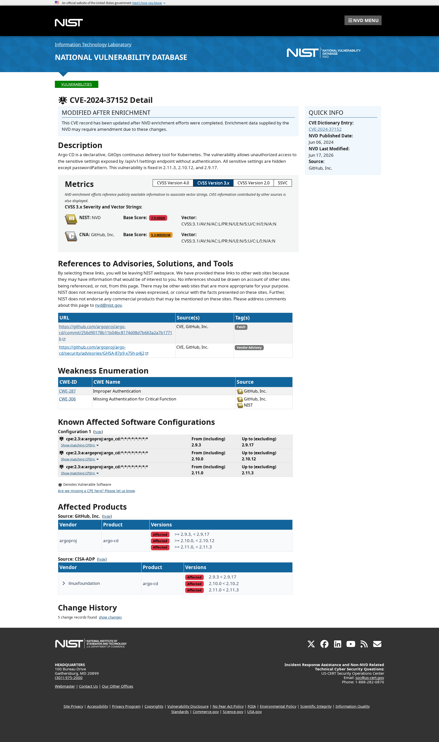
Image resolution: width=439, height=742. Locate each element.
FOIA (252, 706)
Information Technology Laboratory (93, 44)
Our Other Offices (117, 686)
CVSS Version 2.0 (254, 183)
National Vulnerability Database (121, 57)
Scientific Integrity (316, 706)
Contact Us (88, 686)
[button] (363, 20)
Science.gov (233, 711)
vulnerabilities (76, 84)
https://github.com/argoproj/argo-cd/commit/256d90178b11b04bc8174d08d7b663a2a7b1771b (115, 333)
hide (98, 432)
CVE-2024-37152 (325, 129)
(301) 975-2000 (69, 677)
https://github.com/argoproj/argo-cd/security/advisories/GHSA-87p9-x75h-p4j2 (101, 350)
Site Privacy (73, 706)
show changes (110, 617)
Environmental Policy (278, 706)
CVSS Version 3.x (213, 183)
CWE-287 (67, 391)
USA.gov (254, 711)
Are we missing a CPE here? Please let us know (96, 491)
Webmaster (65, 686)
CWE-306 (67, 399)
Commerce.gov (206, 711)
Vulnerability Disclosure (188, 706)
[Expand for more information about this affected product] (63, 583)
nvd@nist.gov (108, 305)
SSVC (283, 183)
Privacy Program (126, 706)
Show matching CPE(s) (78, 445)
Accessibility (97, 706)
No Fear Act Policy (228, 706)
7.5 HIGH (158, 218)
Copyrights (154, 706)
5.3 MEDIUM (160, 235)
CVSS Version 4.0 (173, 183)
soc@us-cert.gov (369, 677)
